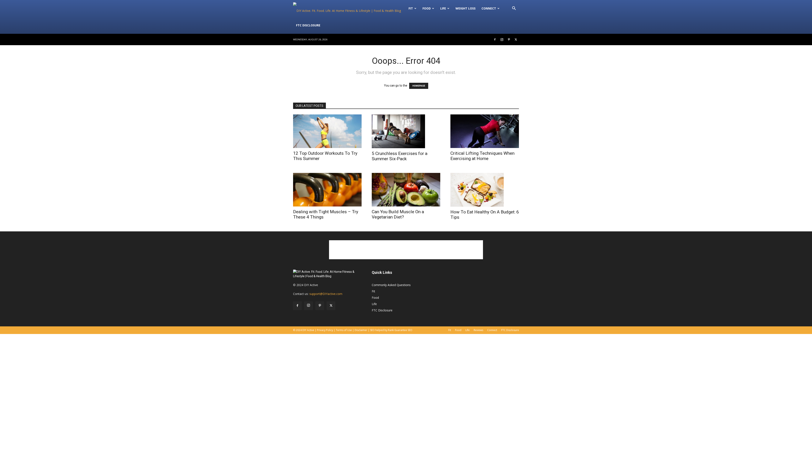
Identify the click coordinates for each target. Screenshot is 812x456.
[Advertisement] (406, 249)
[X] (516, 39)
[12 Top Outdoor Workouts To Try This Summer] (327, 131)
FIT (411, 8)
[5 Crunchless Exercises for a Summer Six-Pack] (406, 131)
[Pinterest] (509, 39)
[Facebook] (495, 39)
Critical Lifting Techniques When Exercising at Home (482, 156)
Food (426, 8)
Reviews (478, 330)
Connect (488, 8)
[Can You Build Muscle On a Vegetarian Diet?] (406, 189)
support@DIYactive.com (325, 294)
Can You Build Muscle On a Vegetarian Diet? (398, 214)
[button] (514, 9)
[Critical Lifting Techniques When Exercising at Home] (484, 131)
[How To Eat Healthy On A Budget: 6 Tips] (484, 190)
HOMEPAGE (418, 85)
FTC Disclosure (308, 25)
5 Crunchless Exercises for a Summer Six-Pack (399, 156)
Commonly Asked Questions (391, 285)
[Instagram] (502, 39)
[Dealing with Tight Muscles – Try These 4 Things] (327, 189)
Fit (373, 291)
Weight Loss (465, 8)
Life (443, 8)
